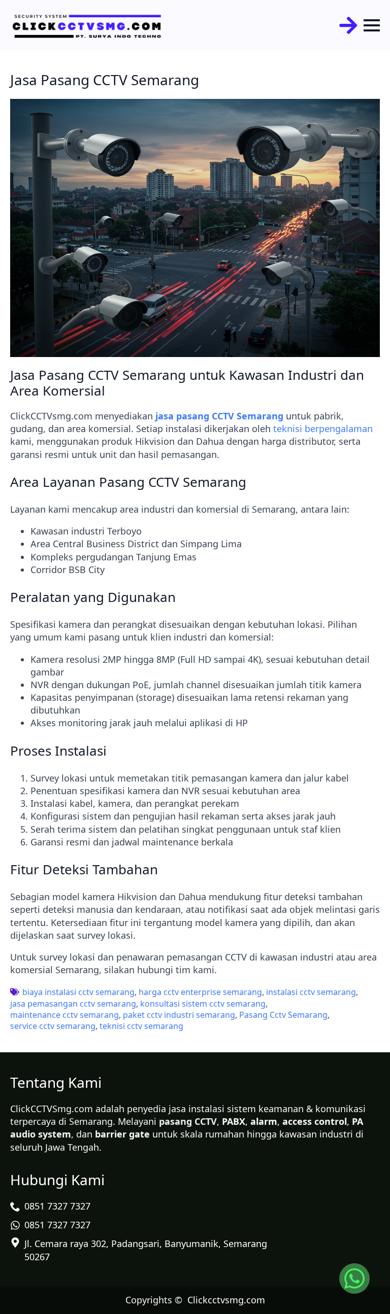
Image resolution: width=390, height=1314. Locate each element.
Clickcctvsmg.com (226, 1300)
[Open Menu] (372, 25)
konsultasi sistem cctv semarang (203, 1003)
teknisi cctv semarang (141, 1026)
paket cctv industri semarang (179, 1014)
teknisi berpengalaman (323, 428)
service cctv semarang (52, 1026)
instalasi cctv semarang (311, 992)
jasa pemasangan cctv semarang (73, 1003)
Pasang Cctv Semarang (283, 1014)
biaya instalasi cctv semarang (78, 992)
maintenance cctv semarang (64, 1014)
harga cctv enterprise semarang (200, 992)
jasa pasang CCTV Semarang (219, 416)
